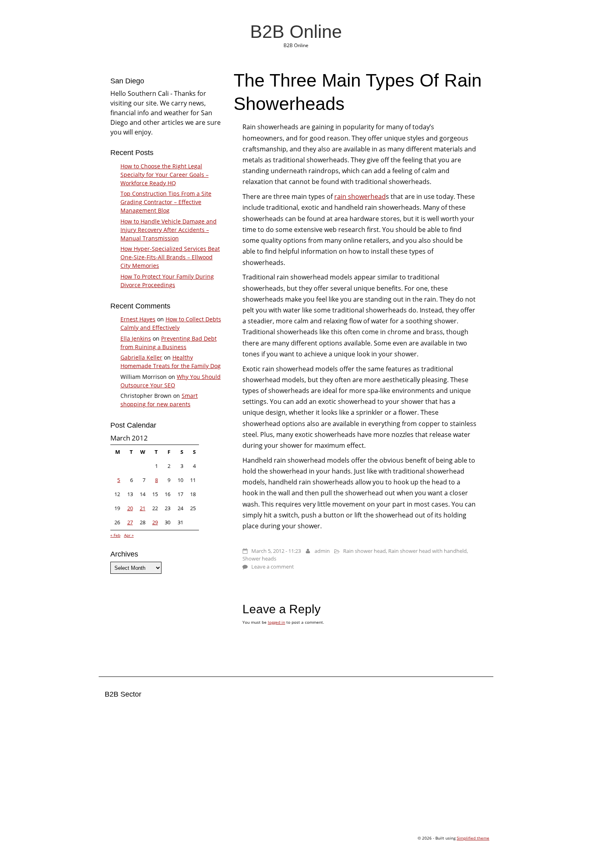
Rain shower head (364, 550)
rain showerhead (360, 196)
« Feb (115, 535)
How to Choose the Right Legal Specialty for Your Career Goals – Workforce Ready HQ (164, 174)
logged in (276, 622)
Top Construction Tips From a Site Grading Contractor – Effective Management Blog (165, 202)
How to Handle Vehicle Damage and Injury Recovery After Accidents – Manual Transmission (168, 229)
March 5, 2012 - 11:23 (276, 550)
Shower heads (259, 558)
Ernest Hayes (137, 319)
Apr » (129, 535)
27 (130, 522)
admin (322, 550)
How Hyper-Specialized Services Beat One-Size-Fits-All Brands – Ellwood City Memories (170, 257)
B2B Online (296, 31)
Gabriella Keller (141, 357)
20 (130, 508)
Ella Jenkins (135, 338)
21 (142, 508)
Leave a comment (272, 566)
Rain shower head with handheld (427, 550)
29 (155, 522)
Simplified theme (473, 838)
